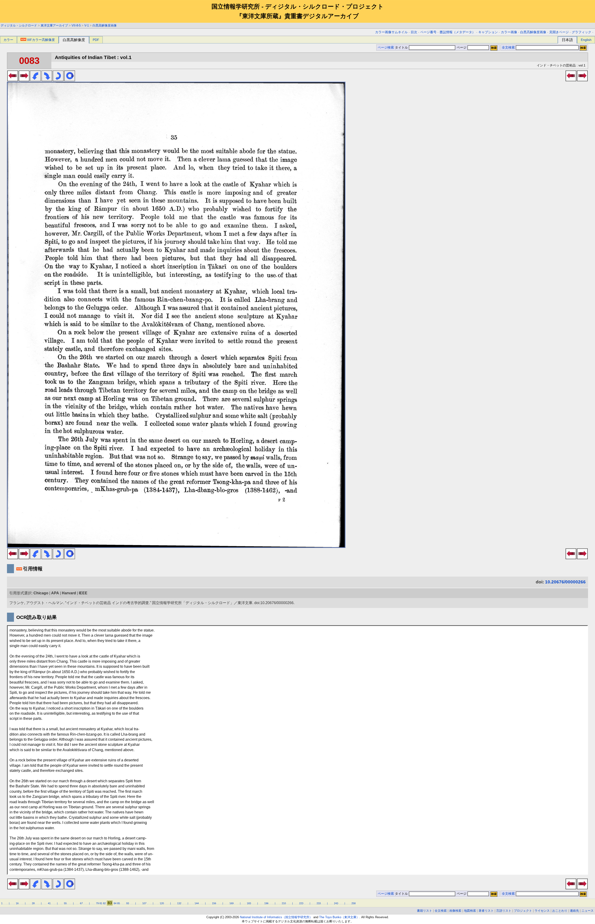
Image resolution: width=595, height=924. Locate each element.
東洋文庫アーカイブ (54, 25)
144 (197, 903)
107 (144, 903)
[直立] (69, 80)
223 (301, 903)
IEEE (83, 593)
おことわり (559, 910)
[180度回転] (58, 80)
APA (55, 593)
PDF (96, 40)
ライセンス (542, 910)
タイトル (402, 47)
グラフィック (581, 32)
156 (214, 903)
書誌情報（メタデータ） (457, 32)
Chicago (40, 593)
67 (81, 903)
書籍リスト (424, 910)
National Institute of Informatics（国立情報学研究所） (276, 917)
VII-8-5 (76, 25)
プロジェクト (523, 910)
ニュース (588, 910)
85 (118, 903)
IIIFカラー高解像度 (41, 40)
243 (336, 903)
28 (33, 903)
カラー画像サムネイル (391, 32)
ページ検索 (386, 47)
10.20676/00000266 (565, 581)
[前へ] (12, 80)
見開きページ (559, 32)
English (586, 40)
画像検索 (455, 910)
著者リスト (486, 910)
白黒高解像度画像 (105, 25)
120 (162, 903)
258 (353, 903)
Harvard (69, 593)
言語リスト (503, 910)
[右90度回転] (46, 80)
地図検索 (470, 910)
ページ (461, 47)
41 (49, 903)
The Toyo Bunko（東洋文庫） (339, 917)
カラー (8, 40)
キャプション (488, 32)
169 (231, 903)
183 (249, 903)
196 (266, 903)
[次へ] (24, 80)
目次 (414, 32)
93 (127, 903)
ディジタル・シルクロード (19, 25)
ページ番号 (428, 32)
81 (100, 903)
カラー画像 (509, 32)
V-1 (86, 25)
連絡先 (574, 910)
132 (179, 903)
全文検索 (508, 47)
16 (17, 903)
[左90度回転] (35, 80)
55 (65, 903)
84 (115, 903)
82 (104, 903)
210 (284, 903)
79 (97, 903)
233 (319, 903)
